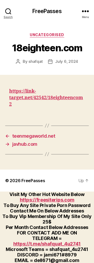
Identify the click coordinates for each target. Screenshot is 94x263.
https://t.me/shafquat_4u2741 (47, 244)
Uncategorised (47, 34)
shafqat (35, 61)
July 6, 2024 (66, 61)
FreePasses (46, 11)
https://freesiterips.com (47, 200)
